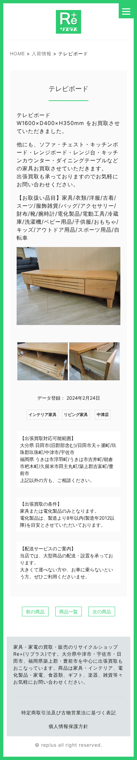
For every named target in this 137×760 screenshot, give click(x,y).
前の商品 (35, 611)
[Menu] (126, 10)
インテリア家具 (43, 414)
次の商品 (101, 611)
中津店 (103, 414)
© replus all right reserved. (68, 745)
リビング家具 (76, 414)
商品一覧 (68, 611)
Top (123, 746)
